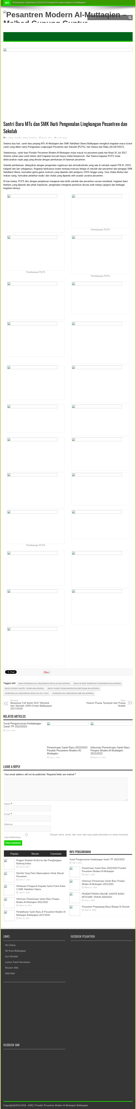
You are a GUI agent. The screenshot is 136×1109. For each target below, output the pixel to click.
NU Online (10, 945)
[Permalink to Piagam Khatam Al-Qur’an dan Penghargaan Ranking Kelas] (9, 868)
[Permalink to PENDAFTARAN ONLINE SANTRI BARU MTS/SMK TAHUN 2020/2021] (74, 902)
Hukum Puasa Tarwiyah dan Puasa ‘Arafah (106, 703)
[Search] (130, 17)
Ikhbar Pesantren (30, 138)
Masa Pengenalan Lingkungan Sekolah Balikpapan (44, 683)
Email (7, 814)
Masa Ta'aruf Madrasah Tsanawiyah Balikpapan (97, 683)
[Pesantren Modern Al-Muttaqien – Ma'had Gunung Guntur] (68, 23)
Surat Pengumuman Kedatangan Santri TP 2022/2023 (22, 725)
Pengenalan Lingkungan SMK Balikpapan (72, 693)
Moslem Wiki (11, 967)
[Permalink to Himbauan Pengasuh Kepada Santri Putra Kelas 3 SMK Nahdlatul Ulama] (9, 894)
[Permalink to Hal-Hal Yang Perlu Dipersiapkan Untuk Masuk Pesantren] (9, 881)
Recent (35, 853)
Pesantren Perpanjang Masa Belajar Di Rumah (105, 906)
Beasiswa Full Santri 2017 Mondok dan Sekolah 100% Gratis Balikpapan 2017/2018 (31, 704)
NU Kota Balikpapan (15, 951)
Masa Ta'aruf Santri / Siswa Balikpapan (24, 688)
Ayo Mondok (11, 956)
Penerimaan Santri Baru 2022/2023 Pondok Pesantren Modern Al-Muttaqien (49, 2)
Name (7, 804)
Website (8, 824)
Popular (14, 853)
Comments (56, 853)
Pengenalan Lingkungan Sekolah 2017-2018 (27, 693)
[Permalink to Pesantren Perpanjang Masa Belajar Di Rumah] (74, 915)
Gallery (10, 138)
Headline (18, 138)
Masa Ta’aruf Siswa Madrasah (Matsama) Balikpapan (73, 688)
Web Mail (10, 973)
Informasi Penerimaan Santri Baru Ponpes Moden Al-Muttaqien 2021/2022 (110, 750)
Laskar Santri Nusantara (17, 962)
